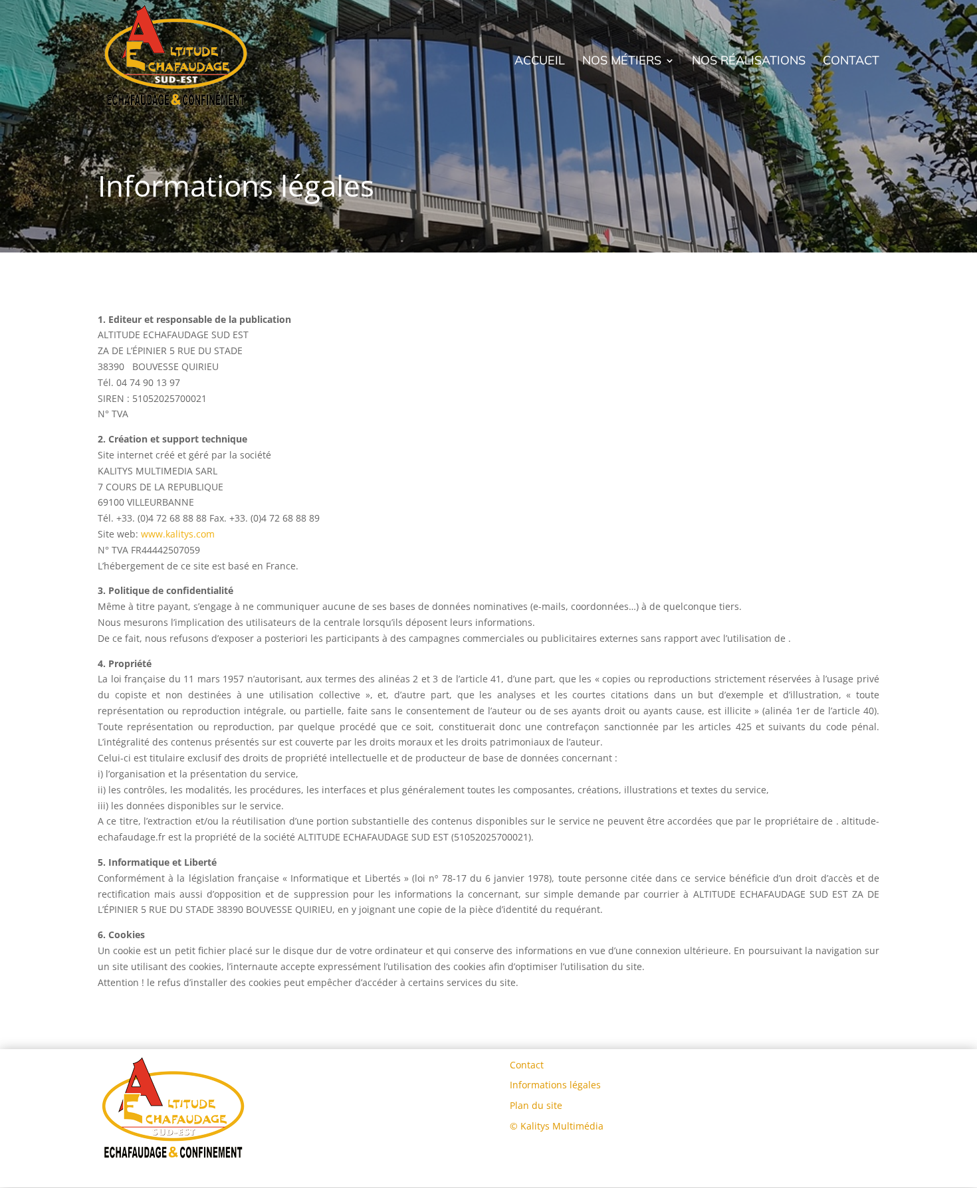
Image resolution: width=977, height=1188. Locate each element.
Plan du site (536, 1105)
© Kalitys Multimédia (556, 1126)
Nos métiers (621, 62)
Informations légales (555, 1084)
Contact (851, 62)
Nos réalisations (749, 62)
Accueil (539, 62)
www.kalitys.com (178, 534)
